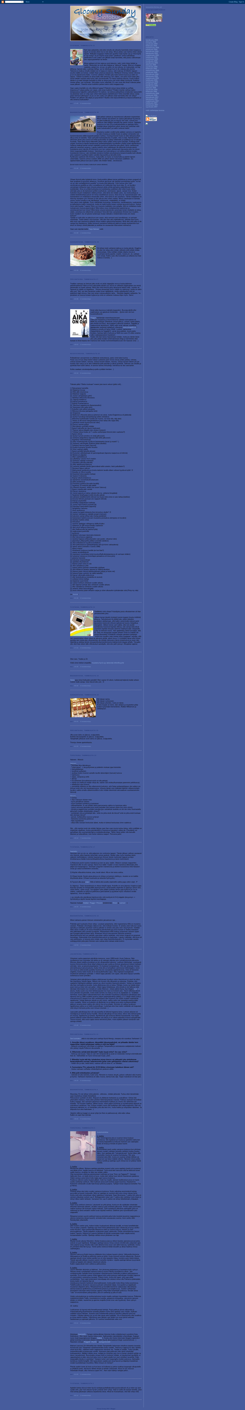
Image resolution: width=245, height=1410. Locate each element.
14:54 (76, 945)
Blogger (113, 1408)
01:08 (76, 233)
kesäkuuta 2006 (151, 84)
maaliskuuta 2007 (152, 101)
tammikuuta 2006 (152, 74)
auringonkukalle (104, 1342)
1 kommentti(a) (85, 233)
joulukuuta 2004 (151, 50)
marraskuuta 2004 (152, 48)
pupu (87, 882)
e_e (135, 989)
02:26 (76, 598)
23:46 (76, 1025)
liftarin (115, 903)
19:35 (76, 1080)
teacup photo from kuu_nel (154, 7)
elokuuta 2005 (151, 65)
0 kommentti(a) (85, 103)
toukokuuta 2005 (152, 59)
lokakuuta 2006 (151, 91)
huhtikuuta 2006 (151, 80)
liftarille (94, 1342)
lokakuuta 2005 (151, 69)
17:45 (76, 103)
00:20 (76, 685)
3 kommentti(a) (85, 945)
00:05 (76, 721)
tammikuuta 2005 (152, 51)
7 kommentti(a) (85, 838)
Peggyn (93, 318)
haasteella (82, 1334)
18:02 (76, 344)
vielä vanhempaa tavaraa (155, 110)
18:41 (76, 1119)
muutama (95, 663)
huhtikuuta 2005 (151, 57)
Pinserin (99, 903)
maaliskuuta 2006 (152, 78)
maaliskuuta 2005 (152, 55)
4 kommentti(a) (85, 648)
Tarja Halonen (94, 229)
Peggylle (87, 1342)
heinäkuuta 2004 (152, 40)
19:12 (76, 838)
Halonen (73, 763)
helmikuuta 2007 (152, 99)
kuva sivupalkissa (129, 327)
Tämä (72, 680)
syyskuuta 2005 (151, 67)
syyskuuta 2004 (151, 44)
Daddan (86, 903)
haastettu (73, 851)
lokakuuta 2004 (151, 46)
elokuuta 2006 (151, 88)
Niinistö (73, 796)
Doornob (75, 594)
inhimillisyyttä (119, 663)
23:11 (76, 1323)
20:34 (76, 373)
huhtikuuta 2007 (151, 103)
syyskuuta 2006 (151, 90)
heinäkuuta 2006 (152, 86)
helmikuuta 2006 (152, 76)
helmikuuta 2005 (152, 53)
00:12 (76, 1395)
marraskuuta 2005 (152, 71)
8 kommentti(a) (85, 270)
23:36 (76, 299)
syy (104, 663)
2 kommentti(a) (85, 299)
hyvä (101, 663)
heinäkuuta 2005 (152, 63)
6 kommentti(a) (85, 373)
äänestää (110, 663)
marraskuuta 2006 (152, 93)
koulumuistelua (102, 1132)
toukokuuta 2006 (152, 82)
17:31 (76, 648)
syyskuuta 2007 (151, 107)
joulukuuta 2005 (151, 72)
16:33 (76, 906)
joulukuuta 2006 (151, 95)
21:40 (76, 168)
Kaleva (99, 1338)
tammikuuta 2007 (152, 97)
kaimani (122, 903)
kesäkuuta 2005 (151, 61)
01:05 (76, 1374)
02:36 (76, 270)
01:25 (76, 746)
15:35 (76, 666)
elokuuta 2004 (151, 42)
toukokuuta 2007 (152, 105)
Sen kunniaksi (75, 1038)
